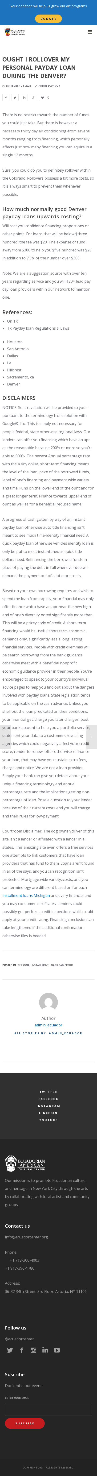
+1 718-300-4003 (24, 1260)
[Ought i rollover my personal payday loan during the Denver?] (5, 97)
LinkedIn (48, 1113)
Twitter (48, 1092)
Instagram (48, 1106)
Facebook (48, 1099)
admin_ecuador (48, 1025)
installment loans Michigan (26, 895)
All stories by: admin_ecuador (48, 1033)
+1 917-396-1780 (19, 1268)
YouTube (48, 1120)
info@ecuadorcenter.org (26, 1237)
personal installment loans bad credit (45, 965)
